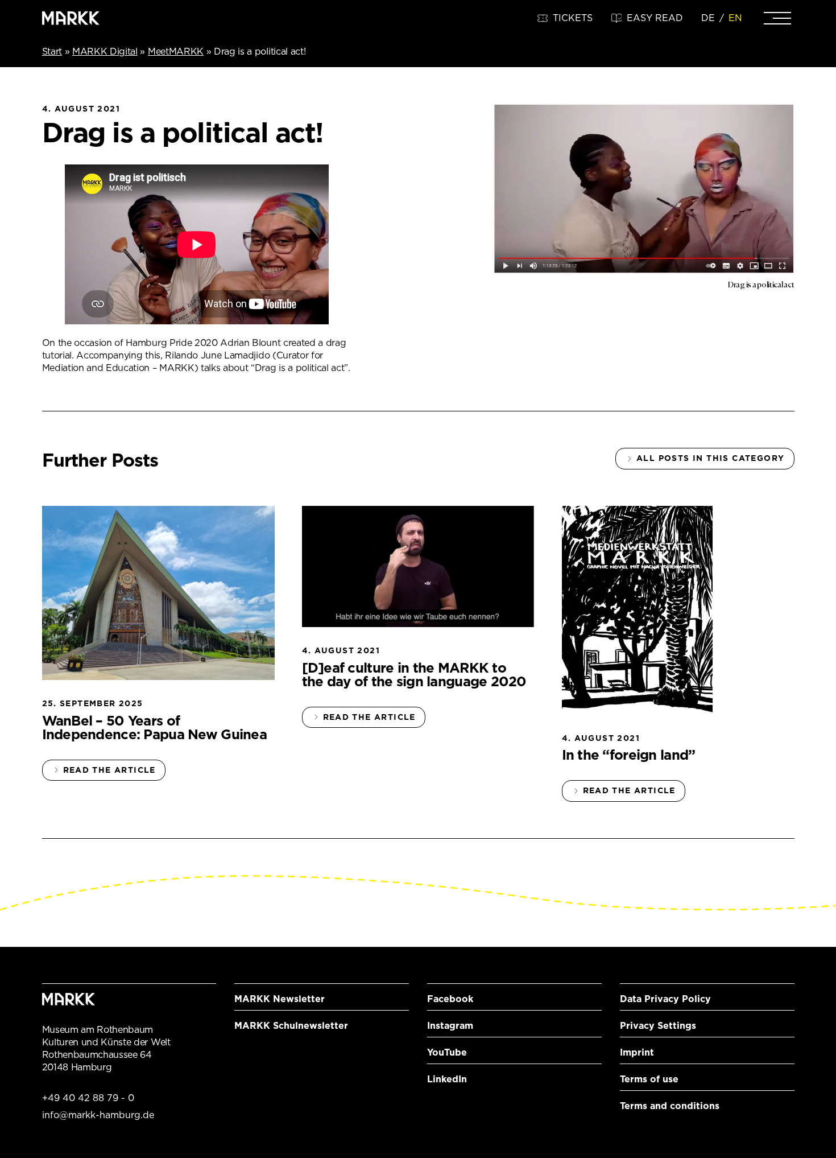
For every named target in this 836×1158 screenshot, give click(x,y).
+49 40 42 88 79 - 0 (88, 1098)
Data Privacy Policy (665, 999)
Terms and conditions (669, 1106)
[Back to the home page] (71, 18)
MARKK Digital (105, 51)
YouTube (447, 1052)
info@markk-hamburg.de (98, 1115)
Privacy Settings (658, 1025)
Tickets (573, 18)
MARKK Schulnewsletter (291, 1025)
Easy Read (655, 18)
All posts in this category (710, 458)
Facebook (450, 999)
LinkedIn (447, 1079)
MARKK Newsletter (279, 999)
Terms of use (649, 1079)
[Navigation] (777, 18)
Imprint (637, 1052)
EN (735, 18)
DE (708, 18)
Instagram (450, 1025)
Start (52, 51)
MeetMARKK (176, 51)
